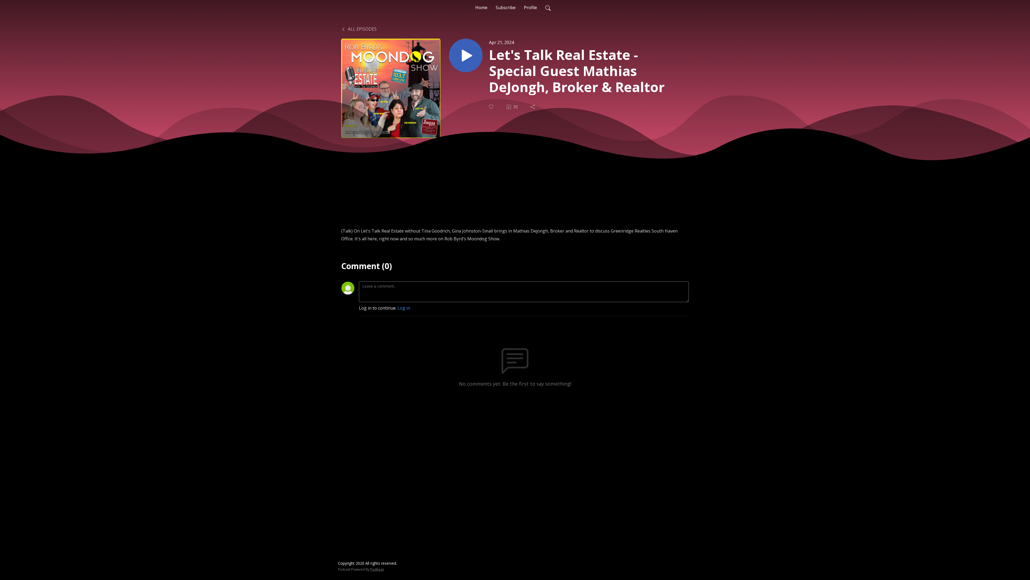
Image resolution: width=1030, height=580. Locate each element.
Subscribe (506, 7)
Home (481, 7)
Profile (530, 7)
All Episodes (362, 29)
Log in (404, 308)
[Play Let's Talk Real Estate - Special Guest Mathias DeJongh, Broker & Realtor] (466, 55)
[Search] (548, 7)
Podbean (377, 569)
